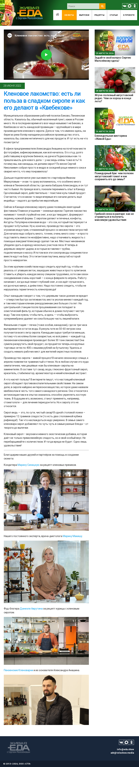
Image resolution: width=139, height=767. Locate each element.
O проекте (129, 15)
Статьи (114, 15)
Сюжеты (69, 15)
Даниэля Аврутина (31, 608)
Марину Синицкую (28, 465)
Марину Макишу (72, 536)
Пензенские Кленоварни (18, 670)
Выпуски (84, 15)
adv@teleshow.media (122, 752)
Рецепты (99, 15)
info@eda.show (125, 749)
